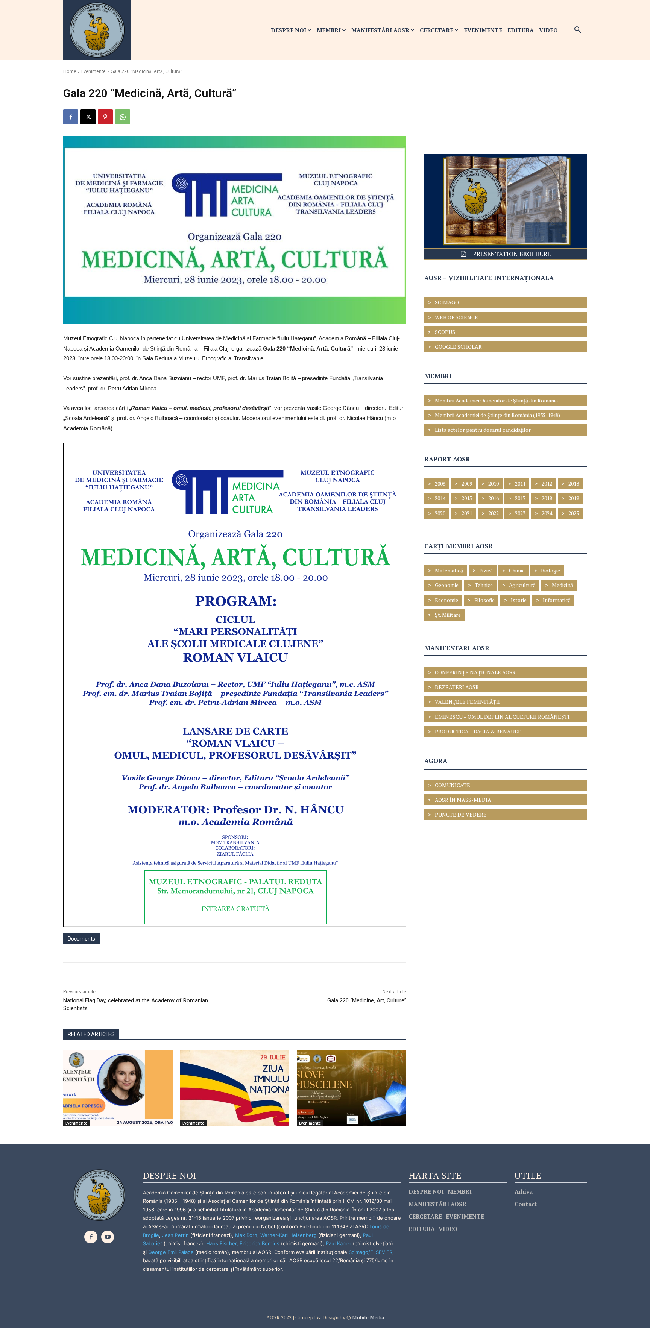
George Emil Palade (171, 1252)
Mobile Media (367, 1317)
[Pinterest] (105, 116)
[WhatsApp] (122, 116)
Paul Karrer (338, 1243)
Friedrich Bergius (259, 1243)
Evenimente (93, 71)
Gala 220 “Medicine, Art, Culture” (366, 1000)
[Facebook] (70, 116)
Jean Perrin (176, 1235)
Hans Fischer (221, 1243)
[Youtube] (107, 1237)
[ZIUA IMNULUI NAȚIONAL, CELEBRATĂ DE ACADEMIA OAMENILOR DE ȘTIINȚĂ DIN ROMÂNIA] (235, 1088)
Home (69, 71)
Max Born (246, 1235)
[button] (578, 30)
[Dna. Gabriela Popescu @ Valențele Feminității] (118, 1088)
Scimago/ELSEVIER (370, 1252)
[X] (88, 116)
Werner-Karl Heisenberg (288, 1235)
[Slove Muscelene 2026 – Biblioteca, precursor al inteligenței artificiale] (351, 1088)
